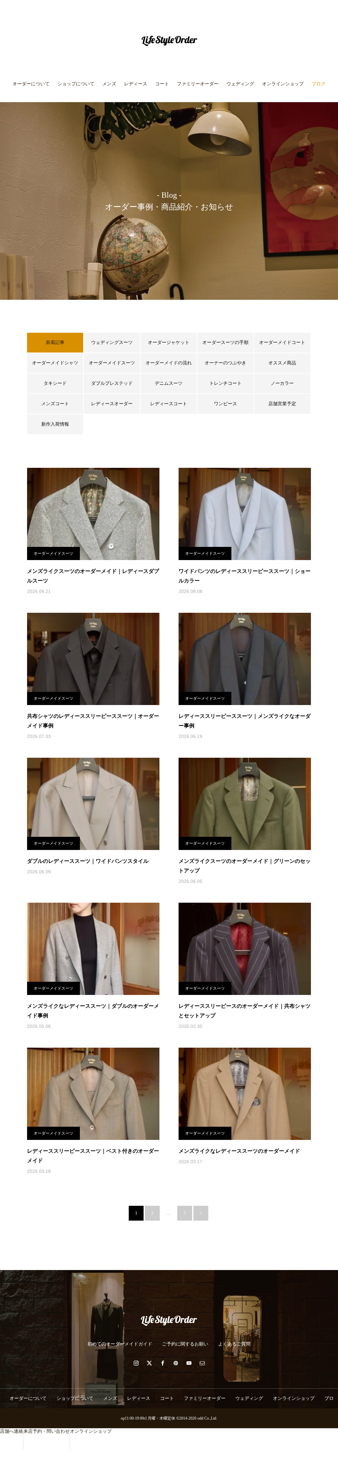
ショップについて (75, 83)
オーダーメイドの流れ (169, 362)
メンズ (109, 83)
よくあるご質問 (234, 1344)
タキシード (55, 383)
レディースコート (168, 403)
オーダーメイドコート (282, 342)
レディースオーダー (112, 403)
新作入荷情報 (55, 424)
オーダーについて (31, 83)
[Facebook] (162, 1363)
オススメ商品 (282, 362)
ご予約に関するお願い (185, 1344)
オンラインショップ (283, 83)
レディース (135, 83)
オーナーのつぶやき (225, 362)
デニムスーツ (169, 383)
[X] (149, 1363)
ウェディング (240, 83)
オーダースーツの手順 (225, 342)
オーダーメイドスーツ (112, 362)
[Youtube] (189, 1363)
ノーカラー (282, 383)
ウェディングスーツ (112, 342)
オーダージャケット (168, 342)
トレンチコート (225, 383)
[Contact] (202, 1363)
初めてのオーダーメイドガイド (119, 1344)
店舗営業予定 (282, 403)
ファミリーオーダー (198, 83)
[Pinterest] (175, 1363)
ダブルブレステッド (112, 383)
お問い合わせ (169, 111)
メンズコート (55, 403)
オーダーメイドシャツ (55, 362)
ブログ (318, 83)
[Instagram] (136, 1363)
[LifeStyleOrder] (169, 41)
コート (162, 83)
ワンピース (225, 403)
